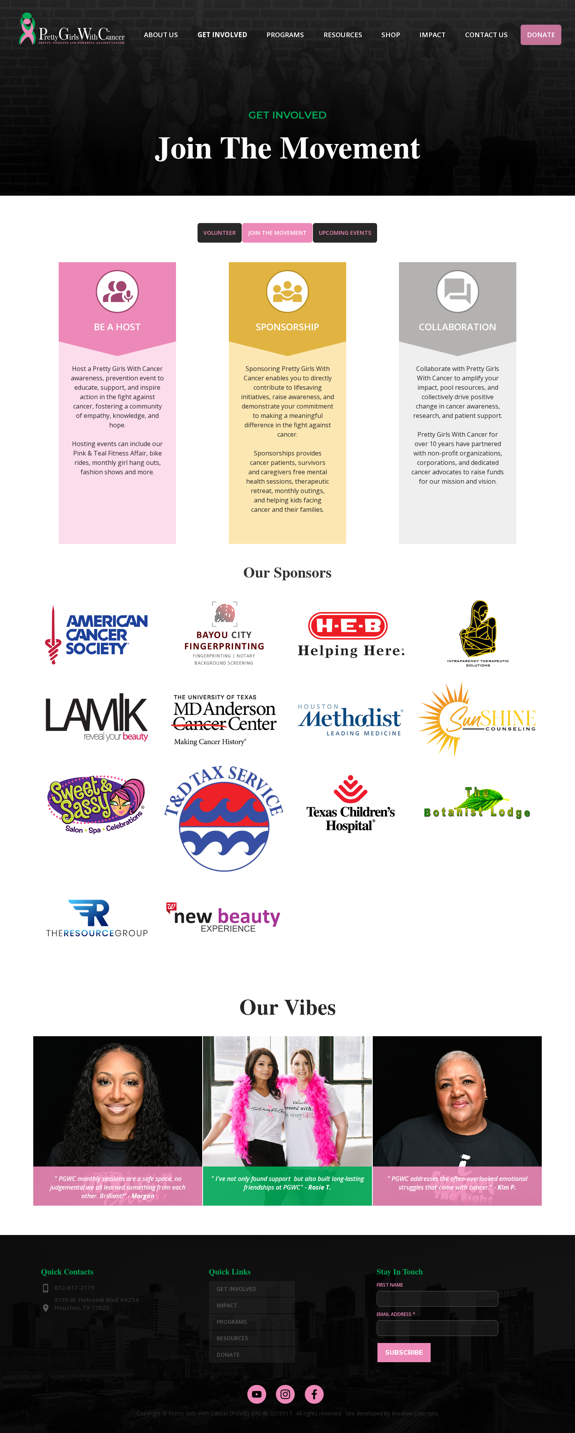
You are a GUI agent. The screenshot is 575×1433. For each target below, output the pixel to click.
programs (285, 34)
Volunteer (219, 232)
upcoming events (345, 232)
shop (390, 34)
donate (541, 34)
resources (342, 34)
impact (432, 34)
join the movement (277, 232)
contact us (486, 34)
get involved (222, 34)
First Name (390, 1285)
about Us (161, 34)
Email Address (396, 1314)
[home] (72, 28)
